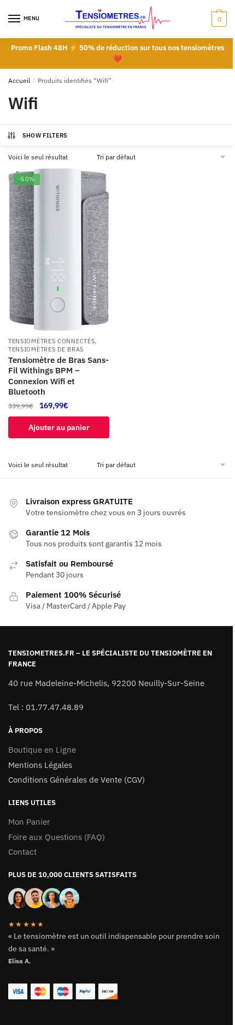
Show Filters (45, 135)
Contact (22, 852)
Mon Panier (29, 822)
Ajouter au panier (59, 427)
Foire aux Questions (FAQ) (56, 837)
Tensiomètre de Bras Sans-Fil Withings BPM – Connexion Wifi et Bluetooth (58, 376)
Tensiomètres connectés (51, 341)
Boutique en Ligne (42, 749)
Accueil (19, 80)
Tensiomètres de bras (46, 349)
